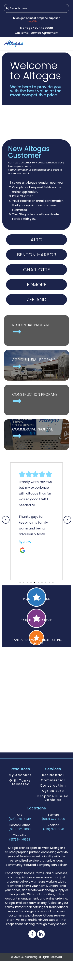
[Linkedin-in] (41, 934)
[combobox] (36, 8)
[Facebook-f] (32, 934)
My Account (20, 775)
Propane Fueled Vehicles (53, 798)
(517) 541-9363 (19, 840)
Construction (53, 785)
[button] (66, 44)
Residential (53, 775)
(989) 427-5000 (53, 819)
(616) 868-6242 (20, 819)
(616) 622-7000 (20, 829)
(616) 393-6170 (53, 829)
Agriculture (53, 790)
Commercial (53, 780)
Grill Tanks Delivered (20, 782)
